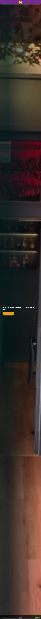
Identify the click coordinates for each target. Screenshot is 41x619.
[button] (35, 615)
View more (15, 618)
